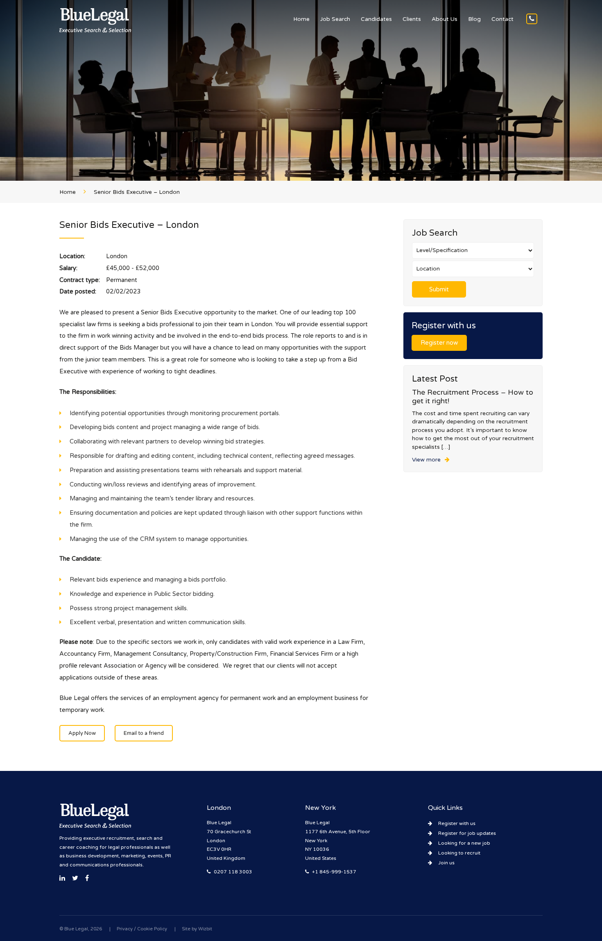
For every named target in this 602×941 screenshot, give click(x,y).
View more (426, 460)
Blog (474, 19)
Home (301, 19)
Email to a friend (144, 733)
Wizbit (205, 929)
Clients (412, 19)
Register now (439, 342)
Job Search (335, 19)
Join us (446, 863)
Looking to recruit (459, 853)
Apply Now (82, 733)
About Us (444, 19)
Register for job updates (467, 833)
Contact (502, 19)
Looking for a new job (464, 843)
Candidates (376, 19)
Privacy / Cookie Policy (142, 929)
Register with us (456, 823)
